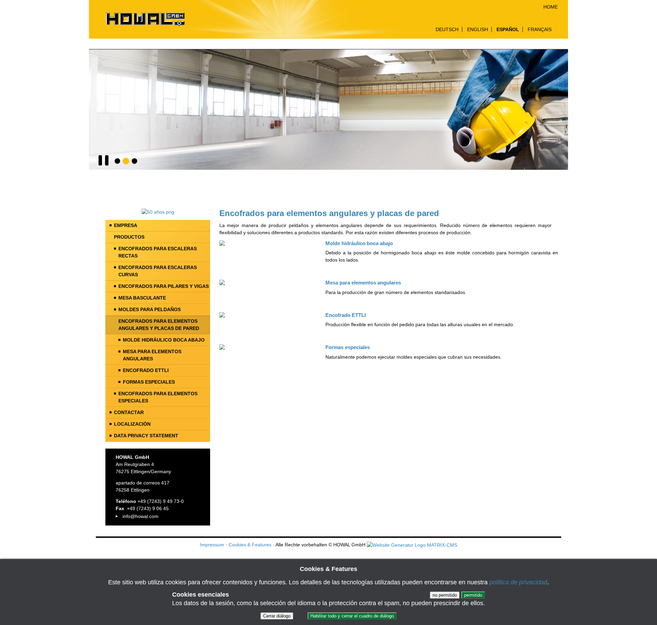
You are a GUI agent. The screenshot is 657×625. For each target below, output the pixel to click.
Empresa (125, 225)
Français (540, 29)
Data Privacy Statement (146, 435)
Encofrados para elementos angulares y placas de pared (158, 324)
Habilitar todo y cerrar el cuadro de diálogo (352, 616)
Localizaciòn (132, 424)
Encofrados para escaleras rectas (157, 252)
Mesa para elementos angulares (152, 355)
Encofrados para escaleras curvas (157, 271)
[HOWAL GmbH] (144, 19)
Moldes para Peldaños (149, 309)
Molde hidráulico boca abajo (164, 340)
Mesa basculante (142, 298)
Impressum (212, 544)
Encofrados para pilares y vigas (163, 286)
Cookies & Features (250, 544)
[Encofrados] (117, 161)
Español (508, 29)
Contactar (129, 412)
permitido (473, 595)
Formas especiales (149, 382)
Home (550, 7)
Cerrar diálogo (277, 616)
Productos (129, 237)
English (477, 29)
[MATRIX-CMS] (412, 545)
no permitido (445, 595)
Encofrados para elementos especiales (157, 397)
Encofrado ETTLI (146, 370)
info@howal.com (140, 516)
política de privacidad (518, 582)
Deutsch (447, 29)
